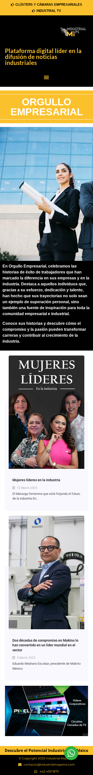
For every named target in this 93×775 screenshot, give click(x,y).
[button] (46, 77)
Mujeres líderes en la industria (36, 480)
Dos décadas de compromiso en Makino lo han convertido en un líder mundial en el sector (45, 645)
